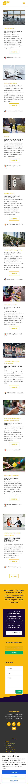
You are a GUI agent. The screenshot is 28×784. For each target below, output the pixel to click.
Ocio (18, 361)
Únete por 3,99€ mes (14, 632)
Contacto (8, 745)
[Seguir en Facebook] (9, 724)
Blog (7, 741)
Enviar (19, 691)
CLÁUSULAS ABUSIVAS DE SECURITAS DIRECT (12, 196)
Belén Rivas (10, 57)
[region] (14, 768)
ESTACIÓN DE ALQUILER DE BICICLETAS (12, 253)
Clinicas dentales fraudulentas (13, 86)
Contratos (17, 418)
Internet (12, 420)
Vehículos (11, 28)
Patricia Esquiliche (12, 166)
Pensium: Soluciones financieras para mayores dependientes (13, 140)
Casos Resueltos (10, 743)
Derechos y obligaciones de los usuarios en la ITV (13, 31)
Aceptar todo (14, 772)
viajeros (11, 363)
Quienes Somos (10, 747)
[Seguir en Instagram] (14, 724)
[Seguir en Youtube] (14, 728)
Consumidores (11, 533)
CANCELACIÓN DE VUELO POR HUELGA (13, 367)
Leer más (14, 52)
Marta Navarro (11, 111)
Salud (10, 83)
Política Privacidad (10, 752)
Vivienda (11, 535)
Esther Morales (11, 392)
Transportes (7, 250)
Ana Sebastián (11, 224)
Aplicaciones (14, 250)
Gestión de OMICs (10, 749)
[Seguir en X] (19, 724)
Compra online (11, 418)
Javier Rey (10, 449)
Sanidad (15, 83)
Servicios (6, 28)
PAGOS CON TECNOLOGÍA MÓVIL (12, 308)
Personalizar (14, 776)
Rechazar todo (14, 780)
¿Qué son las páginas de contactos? (11, 478)
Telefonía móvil (8, 304)
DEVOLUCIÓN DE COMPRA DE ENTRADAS (13, 424)
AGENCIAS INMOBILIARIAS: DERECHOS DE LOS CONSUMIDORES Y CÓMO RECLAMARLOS (12, 540)
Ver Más (14, 576)
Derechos (6, 193)
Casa (5, 533)
